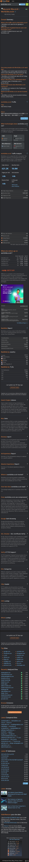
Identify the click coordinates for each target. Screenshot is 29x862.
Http (14, 584)
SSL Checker (14, 534)
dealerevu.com (5, 682)
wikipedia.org (7, 663)
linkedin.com (20, 659)
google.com (7, 651)
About (20, 860)
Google (14, 519)
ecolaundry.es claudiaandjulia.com (11, 728)
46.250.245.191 (5, 763)
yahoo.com (20, 661)
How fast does (14, 487)
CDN (3, 136)
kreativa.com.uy (5, 678)
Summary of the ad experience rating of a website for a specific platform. (13, 457)
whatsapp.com (21, 665)
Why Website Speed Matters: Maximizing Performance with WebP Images (17, 794)
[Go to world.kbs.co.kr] (15, 11)
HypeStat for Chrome (15, 712)
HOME (13, 1)
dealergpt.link (4, 689)
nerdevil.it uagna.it (6, 732)
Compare (23, 4)
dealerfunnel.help (5, 680)
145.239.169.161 (5, 767)
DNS (14, 601)
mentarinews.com (6, 697)
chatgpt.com (7, 661)
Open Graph (6, 146)
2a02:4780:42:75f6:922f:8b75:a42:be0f (12, 760)
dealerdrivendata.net (6, 695)
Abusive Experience (14, 464)
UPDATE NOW (14, 387)
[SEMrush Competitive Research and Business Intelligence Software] (8, 270)
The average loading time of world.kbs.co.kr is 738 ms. (13, 490)
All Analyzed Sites (6, 860)
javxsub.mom (4, 699)
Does (14, 497)
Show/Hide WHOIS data (10, 822)
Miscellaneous (6, 143)
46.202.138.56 (5, 771)
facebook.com (8, 653)
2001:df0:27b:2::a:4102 (7, 754)
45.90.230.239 (5, 780)
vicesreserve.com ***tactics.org (10, 741)
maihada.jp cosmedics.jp (8, 726)
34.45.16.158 (4, 762)
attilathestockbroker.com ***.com (11, 737)
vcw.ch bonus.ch (6, 722)
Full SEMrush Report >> (22, 323)
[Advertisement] (14, 50)
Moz (14, 418)
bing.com (6, 659)
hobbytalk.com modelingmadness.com (12, 724)
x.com (5, 655)
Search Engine (14, 400)
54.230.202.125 (5, 90)
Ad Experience (14, 453)
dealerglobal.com (5, 672)
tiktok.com (7, 657)
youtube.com (20, 651)
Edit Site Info (24, 118)
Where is (14, 474)
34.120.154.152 (5, 769)
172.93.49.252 (4, 775)
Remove (6, 826)
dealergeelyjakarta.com (7, 676)
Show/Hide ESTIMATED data (11, 817)
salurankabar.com (6, 691)
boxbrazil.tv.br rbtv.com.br (9, 739)
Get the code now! (14, 839)
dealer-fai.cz (4, 693)
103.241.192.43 (5, 776)
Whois (14, 618)
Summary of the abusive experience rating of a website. (13, 467)
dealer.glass (4, 684)
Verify (14, 552)
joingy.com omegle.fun (7, 734)
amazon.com (20, 655)
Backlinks (6, 328)
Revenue (14, 437)
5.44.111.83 (4, 773)
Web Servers (17, 143)
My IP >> (25, 783)
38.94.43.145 (4, 778)
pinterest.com (7, 665)
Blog (13, 860)
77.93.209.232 (4, 756)
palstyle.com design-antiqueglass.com (12, 743)
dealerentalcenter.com (7, 687)
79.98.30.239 (4, 765)
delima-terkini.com (6, 686)
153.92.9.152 (4, 758)
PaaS (15, 136)
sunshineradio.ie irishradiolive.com (11, 721)
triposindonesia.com (6, 674)
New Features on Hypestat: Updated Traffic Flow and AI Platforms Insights (15, 801)
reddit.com (20, 657)
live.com (19, 663)
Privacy (17, 860)
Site (14, 569)
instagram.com (21, 653)
